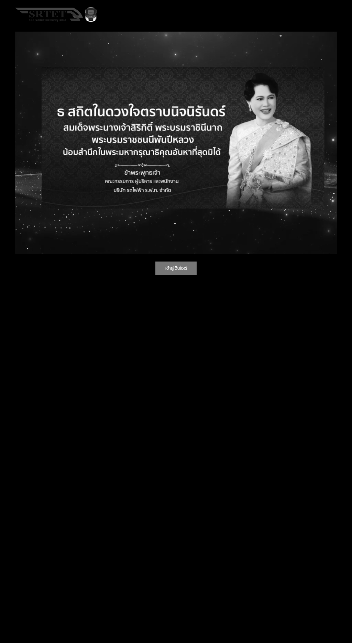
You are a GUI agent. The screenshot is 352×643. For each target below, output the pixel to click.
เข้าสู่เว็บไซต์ (176, 268)
